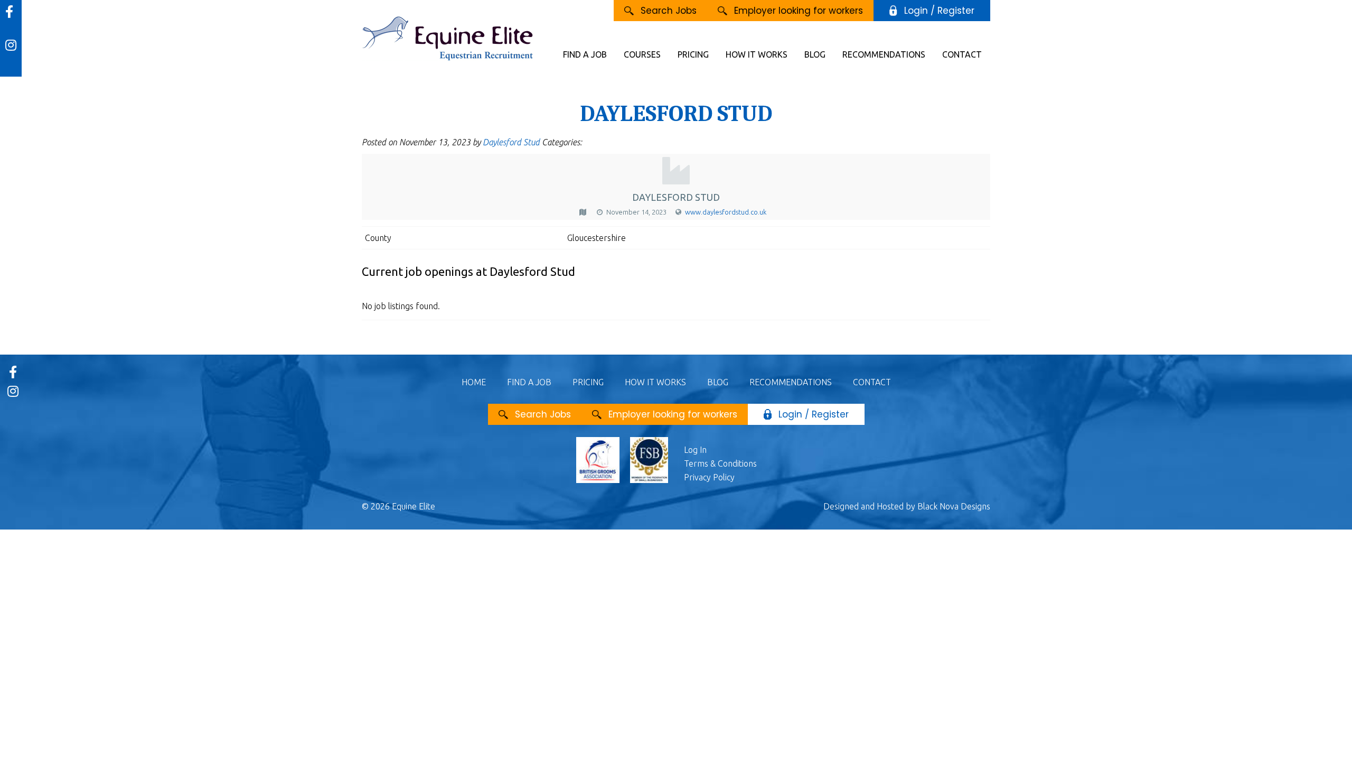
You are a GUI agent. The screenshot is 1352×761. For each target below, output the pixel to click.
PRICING (693, 54)
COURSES (642, 54)
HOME (474, 382)
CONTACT (962, 54)
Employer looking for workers (798, 10)
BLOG (814, 54)
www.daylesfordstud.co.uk (725, 212)
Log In (695, 449)
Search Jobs (669, 10)
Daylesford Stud (511, 142)
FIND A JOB (585, 54)
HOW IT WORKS (756, 54)
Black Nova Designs (953, 506)
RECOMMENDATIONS (883, 54)
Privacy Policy (709, 477)
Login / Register (939, 10)
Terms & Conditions (720, 463)
